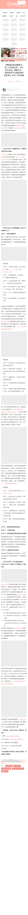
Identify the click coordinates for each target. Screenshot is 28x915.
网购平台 (4, 771)
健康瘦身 (5, 16)
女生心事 (11, 16)
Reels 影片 (23, 16)
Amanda (11, 89)
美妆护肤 (12, 12)
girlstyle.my (22, 760)
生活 (24, 12)
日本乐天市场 (6, 768)
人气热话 (17, 81)
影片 (17, 16)
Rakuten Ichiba (18, 768)
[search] (25, 5)
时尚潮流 (18, 12)
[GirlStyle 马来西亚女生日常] (14, 4)
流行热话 (5, 12)
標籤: (3, 766)
